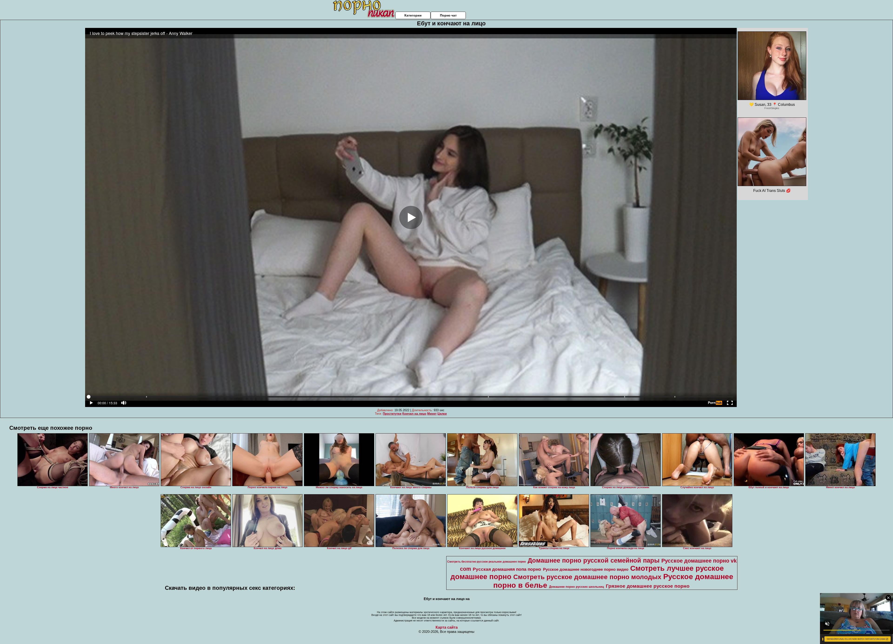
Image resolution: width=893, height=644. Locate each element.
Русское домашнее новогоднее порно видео (585, 569)
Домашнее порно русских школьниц (576, 586)
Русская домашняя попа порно (507, 569)
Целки (442, 413)
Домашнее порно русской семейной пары (594, 560)
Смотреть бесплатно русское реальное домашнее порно (486, 561)
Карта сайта (447, 627)
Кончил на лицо (414, 413)
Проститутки (392, 413)
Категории (413, 15)
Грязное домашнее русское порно (648, 586)
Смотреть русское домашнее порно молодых (587, 577)
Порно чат (448, 15)
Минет (432, 413)
